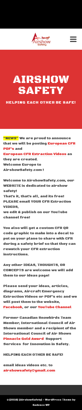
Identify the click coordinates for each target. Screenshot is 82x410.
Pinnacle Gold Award (23, 339)
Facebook (12, 307)
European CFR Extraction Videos (34, 154)
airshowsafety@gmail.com (29, 370)
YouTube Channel (55, 307)
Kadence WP (41, 405)
